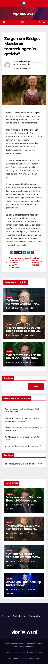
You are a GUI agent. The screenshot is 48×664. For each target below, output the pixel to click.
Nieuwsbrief (13, 659)
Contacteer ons (20, 616)
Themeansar (30, 646)
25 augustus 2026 (17, 505)
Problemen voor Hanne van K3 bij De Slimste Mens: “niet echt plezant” (16, 262)
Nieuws (9, 297)
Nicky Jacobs (24, 61)
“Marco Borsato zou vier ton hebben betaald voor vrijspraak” (24, 331)
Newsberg (17, 646)
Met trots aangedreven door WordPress (20, 643)
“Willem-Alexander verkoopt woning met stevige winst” (21, 303)
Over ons (6, 616)
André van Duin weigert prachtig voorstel (32, 261)
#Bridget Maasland (22, 68)
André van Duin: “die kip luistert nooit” (22, 446)
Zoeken (8, 378)
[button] (40, 22)
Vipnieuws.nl (24, 13)
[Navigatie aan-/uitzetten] (22, 22)
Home (9, 652)
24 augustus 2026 (17, 589)
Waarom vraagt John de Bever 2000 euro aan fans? (23, 358)
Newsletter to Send (34, 652)
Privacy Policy (34, 659)
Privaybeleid (34, 616)
